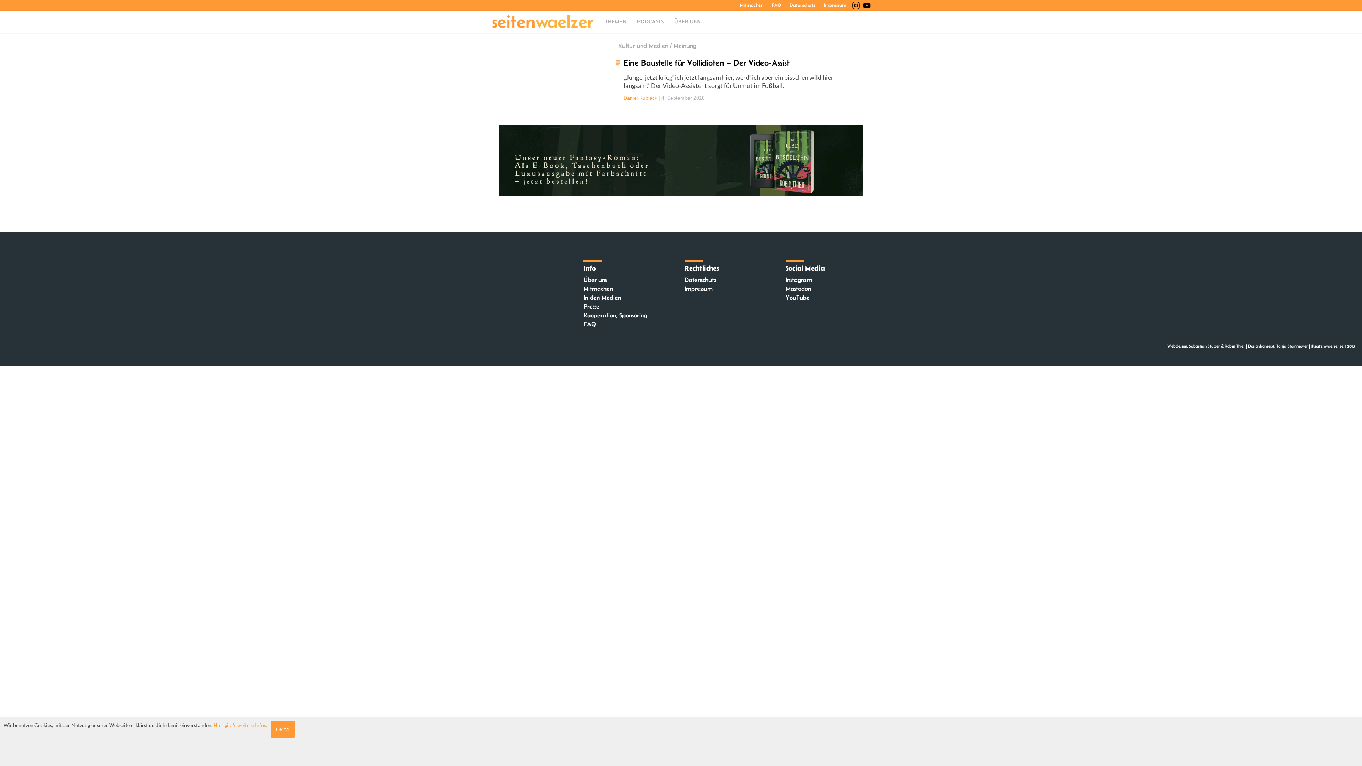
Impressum (835, 5)
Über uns (687, 21)
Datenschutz (802, 5)
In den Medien (602, 297)
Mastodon (798, 288)
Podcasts (650, 21)
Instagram (799, 279)
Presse (591, 306)
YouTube (798, 297)
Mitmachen (751, 5)
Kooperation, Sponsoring (615, 315)
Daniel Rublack (640, 98)
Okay (283, 729)
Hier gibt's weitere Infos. (240, 725)
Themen (615, 21)
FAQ (776, 5)
